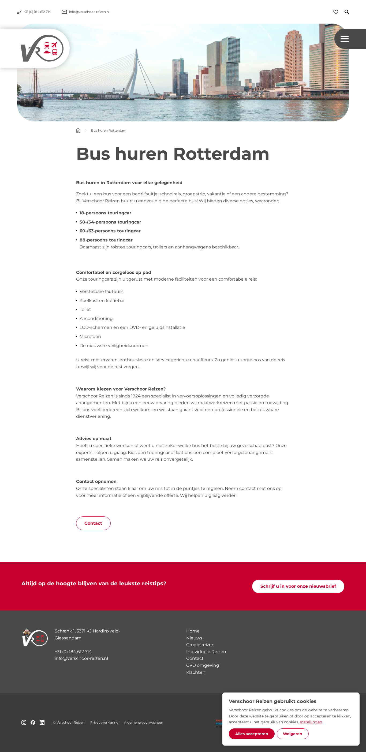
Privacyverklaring (104, 722)
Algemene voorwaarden (143, 722)
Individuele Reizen (206, 651)
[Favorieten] (335, 12)
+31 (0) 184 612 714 (73, 651)
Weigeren (292, 733)
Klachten (196, 672)
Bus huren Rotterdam (108, 130)
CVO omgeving (202, 665)
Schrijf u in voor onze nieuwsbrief (298, 586)
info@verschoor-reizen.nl (81, 658)
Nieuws (194, 638)
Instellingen (311, 722)
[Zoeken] (343, 11)
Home (193, 631)
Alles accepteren (251, 733)
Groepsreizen (200, 644)
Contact (93, 523)
